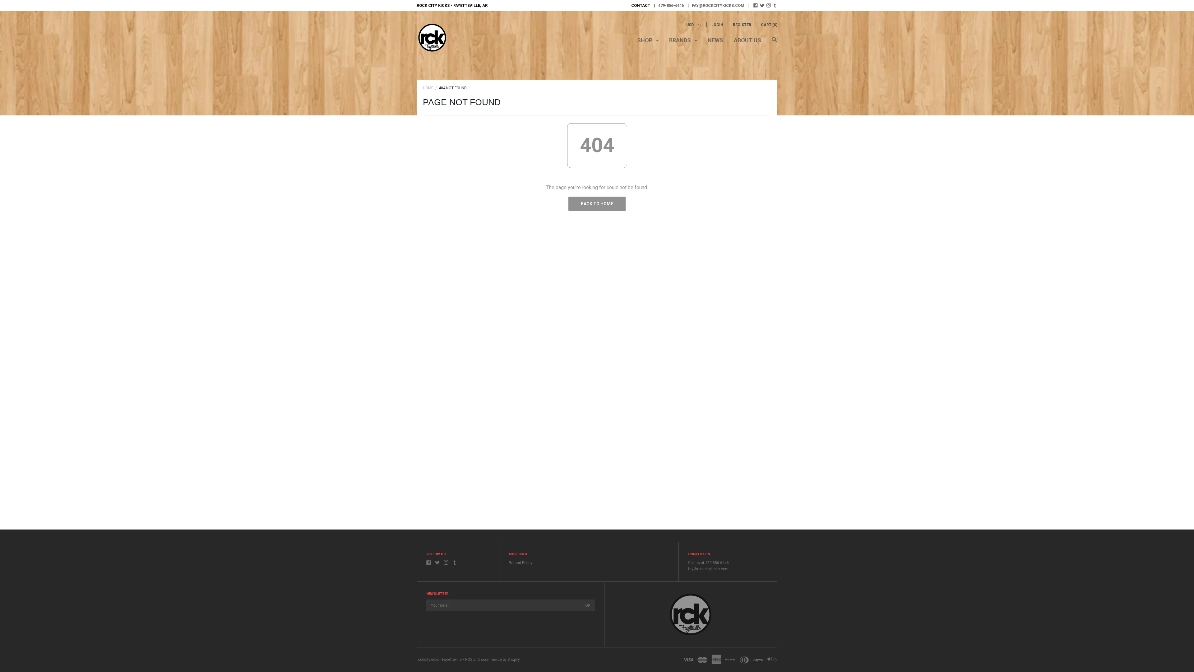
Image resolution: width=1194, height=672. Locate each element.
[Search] (774, 43)
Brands (680, 40)
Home (428, 88)
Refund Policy (520, 563)
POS (468, 659)
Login (717, 25)
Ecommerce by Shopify (500, 659)
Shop (645, 40)
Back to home (597, 203)
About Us (747, 40)
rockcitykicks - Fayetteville (439, 659)
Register (742, 25)
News (715, 40)
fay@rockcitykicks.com (718, 5)
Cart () (769, 25)
